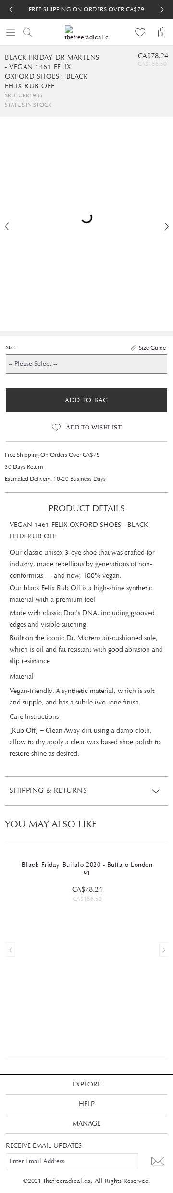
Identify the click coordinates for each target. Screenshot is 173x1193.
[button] (162, 9)
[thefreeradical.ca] (86, 33)
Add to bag (86, 400)
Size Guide (152, 348)
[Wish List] (141, 32)
